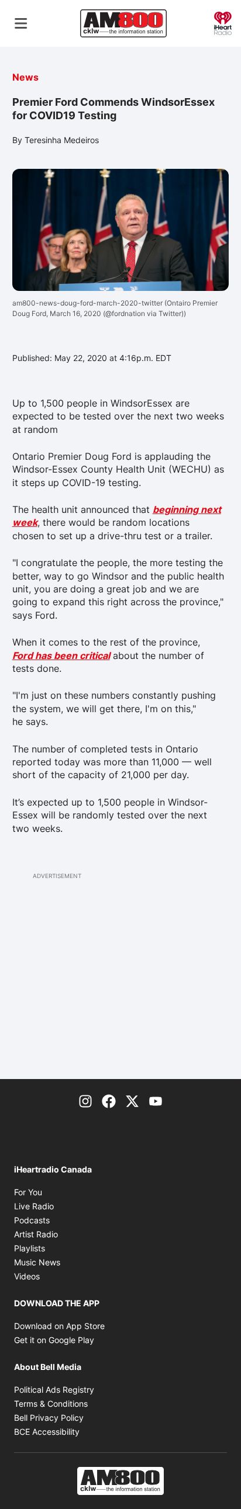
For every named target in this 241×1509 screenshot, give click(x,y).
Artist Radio (36, 1234)
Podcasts (32, 1220)
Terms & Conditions (51, 1404)
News (25, 77)
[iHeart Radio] (223, 22)
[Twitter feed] (132, 1100)
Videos (27, 1276)
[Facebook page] (109, 1100)
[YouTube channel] (156, 1100)
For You (28, 1192)
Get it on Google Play (54, 1340)
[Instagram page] (85, 1100)
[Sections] (21, 23)
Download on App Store (59, 1326)
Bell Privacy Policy (49, 1418)
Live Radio (34, 1206)
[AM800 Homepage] (123, 23)
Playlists (29, 1248)
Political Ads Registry (54, 1389)
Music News (37, 1262)
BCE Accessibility (47, 1432)
